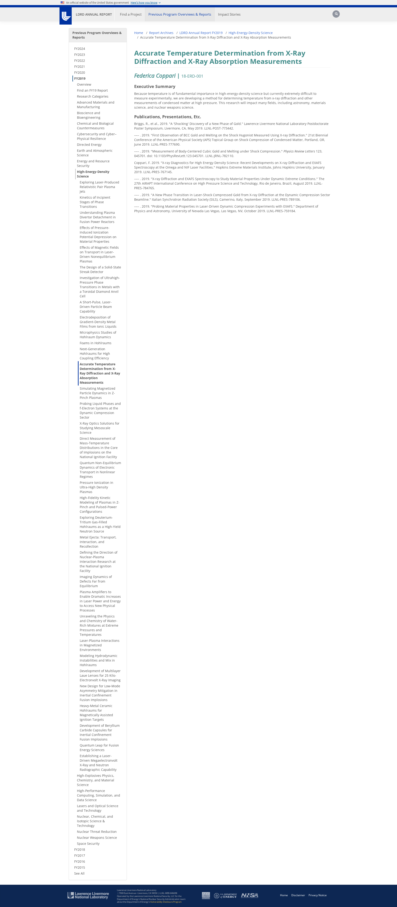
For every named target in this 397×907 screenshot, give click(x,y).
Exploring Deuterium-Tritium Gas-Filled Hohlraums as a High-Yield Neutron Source (100, 524)
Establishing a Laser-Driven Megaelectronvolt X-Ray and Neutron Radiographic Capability (98, 763)
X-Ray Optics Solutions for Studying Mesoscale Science (99, 428)
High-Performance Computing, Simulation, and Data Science (98, 795)
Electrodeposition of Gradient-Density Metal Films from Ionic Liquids (98, 322)
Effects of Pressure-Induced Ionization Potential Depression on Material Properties (98, 234)
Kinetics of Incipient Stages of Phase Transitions (95, 202)
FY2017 (79, 855)
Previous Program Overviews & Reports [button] (179, 14)
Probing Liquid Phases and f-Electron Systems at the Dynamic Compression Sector (100, 410)
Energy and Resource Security (93, 163)
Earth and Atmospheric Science (95, 152)
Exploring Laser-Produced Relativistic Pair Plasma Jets (99, 187)
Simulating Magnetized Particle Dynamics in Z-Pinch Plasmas (97, 393)
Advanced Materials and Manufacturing (95, 104)
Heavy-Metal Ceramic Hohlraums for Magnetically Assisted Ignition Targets (96, 713)
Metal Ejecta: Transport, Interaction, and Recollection (98, 542)
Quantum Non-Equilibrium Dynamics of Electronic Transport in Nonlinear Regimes (100, 470)
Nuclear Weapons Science (97, 837)
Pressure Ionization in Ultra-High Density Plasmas (96, 487)
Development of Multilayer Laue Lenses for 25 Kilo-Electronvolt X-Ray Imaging (100, 675)
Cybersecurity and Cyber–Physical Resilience (96, 136)
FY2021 (79, 66)
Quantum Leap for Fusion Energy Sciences (99, 747)
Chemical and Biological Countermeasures (95, 125)
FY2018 (79, 849)
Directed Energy (89, 144)
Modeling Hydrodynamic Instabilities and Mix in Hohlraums (98, 660)
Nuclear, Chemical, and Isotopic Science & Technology (95, 821)
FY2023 (79, 54)
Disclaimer (298, 895)
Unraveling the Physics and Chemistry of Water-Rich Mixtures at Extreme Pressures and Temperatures (99, 625)
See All (79, 873)
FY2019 (79, 78)
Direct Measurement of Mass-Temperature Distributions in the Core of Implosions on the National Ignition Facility (99, 447)
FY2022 (79, 60)
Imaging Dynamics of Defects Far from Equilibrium (96, 581)
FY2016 (79, 861)
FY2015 (79, 867)
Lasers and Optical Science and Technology (97, 808)
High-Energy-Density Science (93, 173)
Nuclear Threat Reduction (97, 831)
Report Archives (161, 33)
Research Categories (92, 96)
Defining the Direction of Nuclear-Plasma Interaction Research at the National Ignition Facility (98, 561)
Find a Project (131, 14)
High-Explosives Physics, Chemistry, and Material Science (95, 780)
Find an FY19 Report (92, 90)
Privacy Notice (318, 895)
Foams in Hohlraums (95, 343)
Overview (84, 84)
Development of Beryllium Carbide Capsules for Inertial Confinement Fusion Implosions (100, 732)
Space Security (88, 843)
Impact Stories (229, 14)
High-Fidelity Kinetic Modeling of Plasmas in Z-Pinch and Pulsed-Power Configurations (99, 505)
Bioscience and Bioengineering (88, 115)
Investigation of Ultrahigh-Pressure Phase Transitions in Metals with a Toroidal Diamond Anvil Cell (100, 287)
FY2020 (79, 72)
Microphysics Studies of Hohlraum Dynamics (98, 334)
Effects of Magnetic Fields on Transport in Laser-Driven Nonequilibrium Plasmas (99, 254)
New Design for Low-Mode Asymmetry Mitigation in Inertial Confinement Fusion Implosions (100, 693)
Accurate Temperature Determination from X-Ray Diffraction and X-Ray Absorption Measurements (100, 373)
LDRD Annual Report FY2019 (201, 33)
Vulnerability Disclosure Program (165, 901)
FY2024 (79, 48)
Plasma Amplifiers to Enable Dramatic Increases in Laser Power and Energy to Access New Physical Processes (100, 601)
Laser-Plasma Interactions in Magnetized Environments (99, 645)
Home (138, 33)
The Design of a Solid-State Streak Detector (100, 269)
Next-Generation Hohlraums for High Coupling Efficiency (95, 353)
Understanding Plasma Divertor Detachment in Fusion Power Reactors (98, 217)
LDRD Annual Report (94, 14)
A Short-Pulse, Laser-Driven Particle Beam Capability (96, 306)
